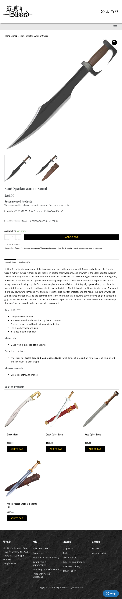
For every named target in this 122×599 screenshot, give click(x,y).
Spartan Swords (95, 248)
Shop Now (67, 548)
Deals (65, 553)
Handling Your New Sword (46, 569)
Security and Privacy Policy (46, 557)
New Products (69, 557)
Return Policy (69, 570)
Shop (15, 35)
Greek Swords (70, 248)
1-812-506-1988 (40, 548)
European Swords (56, 248)
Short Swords (82, 248)
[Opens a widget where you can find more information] (111, 594)
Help (103, 11)
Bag (112, 11)
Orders (95, 548)
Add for (18, 211)
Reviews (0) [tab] (24, 262)
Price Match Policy (71, 566)
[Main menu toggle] (115, 26)
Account (107, 11)
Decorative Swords (22, 248)
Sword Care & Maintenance (39, 563)
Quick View (9, 429)
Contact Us (38, 553)
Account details (100, 553)
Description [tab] (10, 262)
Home (7, 35)
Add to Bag (71, 237)
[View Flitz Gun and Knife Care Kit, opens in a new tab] (61, 211)
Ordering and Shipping (74, 561)
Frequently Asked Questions (41, 575)
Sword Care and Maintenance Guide (43, 358)
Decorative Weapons (39, 248)
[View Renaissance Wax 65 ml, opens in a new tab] (57, 221)
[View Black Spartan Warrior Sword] (17, 168)
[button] (117, 12)
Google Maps (9, 563)
